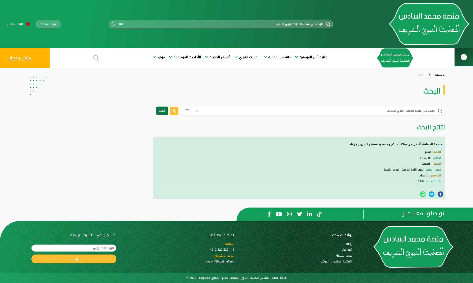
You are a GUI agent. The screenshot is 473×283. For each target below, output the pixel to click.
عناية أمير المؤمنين (313, 57)
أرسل (74, 258)
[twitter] (432, 194)
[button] (28, 24)
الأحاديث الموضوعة (187, 57)
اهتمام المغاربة (279, 57)
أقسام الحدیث (220, 57)
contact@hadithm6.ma (219, 261)
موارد (161, 57)
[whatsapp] (423, 194)
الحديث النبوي (249, 57)
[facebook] (440, 194)
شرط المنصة (49, 24)
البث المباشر (15, 24)
